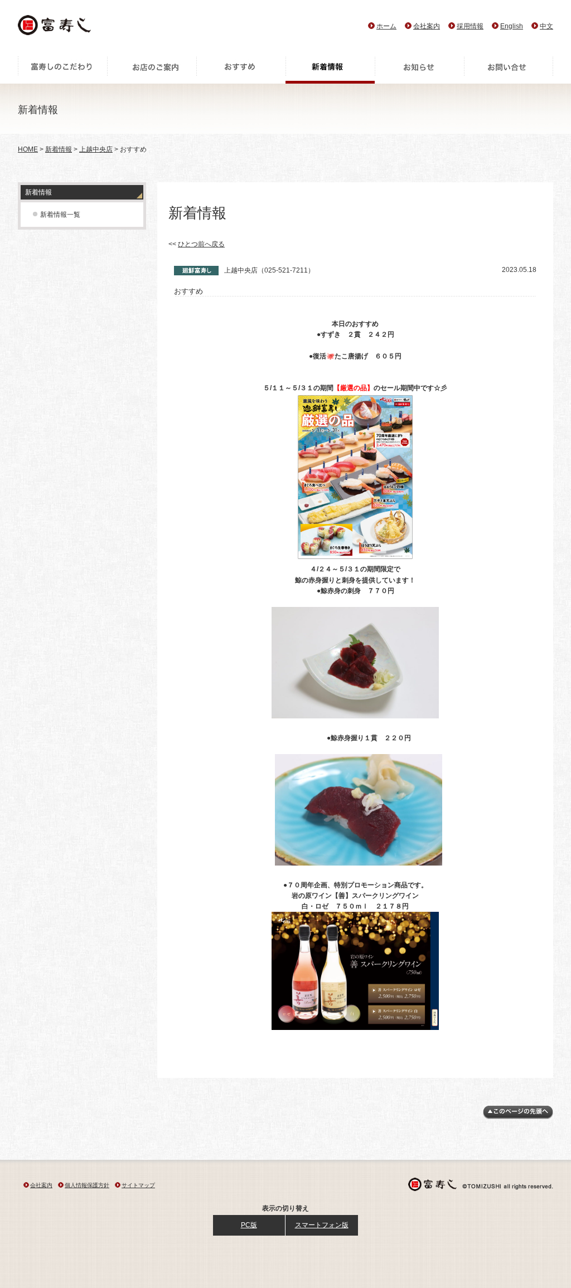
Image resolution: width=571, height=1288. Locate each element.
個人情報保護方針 (87, 1185)
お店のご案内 (151, 70)
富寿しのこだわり (62, 70)
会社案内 (426, 26)
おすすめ (241, 70)
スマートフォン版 (322, 1225)
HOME (28, 149)
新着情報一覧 (60, 214)
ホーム (386, 26)
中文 (546, 26)
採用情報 (470, 26)
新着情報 (330, 70)
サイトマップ (138, 1185)
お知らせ (419, 70)
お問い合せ (508, 70)
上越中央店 (96, 149)
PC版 (249, 1225)
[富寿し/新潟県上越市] (55, 28)
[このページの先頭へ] (518, 1117)
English (511, 26)
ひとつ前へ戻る (201, 244)
